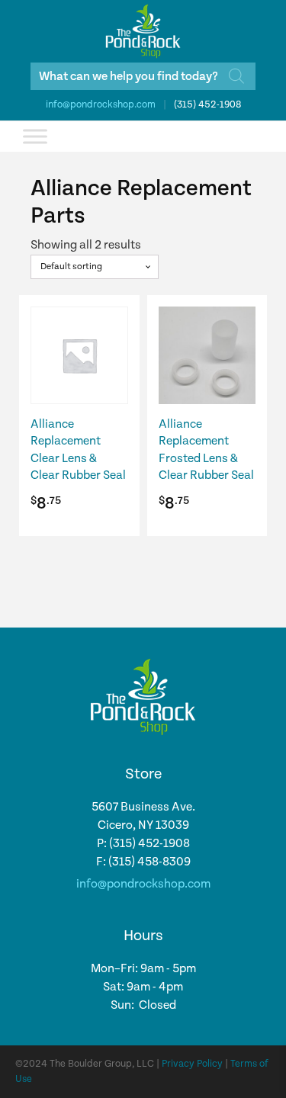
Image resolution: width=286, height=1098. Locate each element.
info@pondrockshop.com (101, 105)
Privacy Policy (192, 1064)
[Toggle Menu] (35, 136)
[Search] (236, 76)
